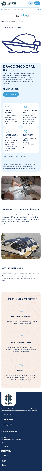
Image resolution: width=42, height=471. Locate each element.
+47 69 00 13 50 (8, 424)
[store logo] (5, 3)
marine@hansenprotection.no (9, 431)
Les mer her (21, 156)
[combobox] (21, 9)
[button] (27, 16)
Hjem (2, 21)
